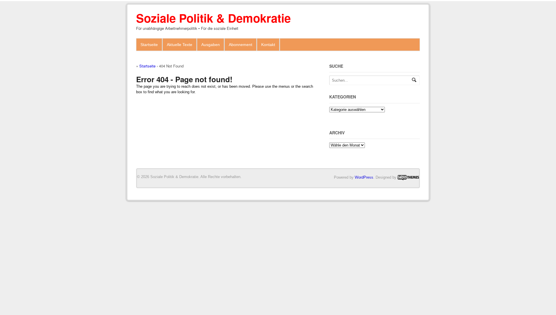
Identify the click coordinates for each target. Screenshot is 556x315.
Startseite (149, 44)
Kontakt (268, 44)
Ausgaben (210, 44)
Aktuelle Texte (179, 44)
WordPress (364, 177)
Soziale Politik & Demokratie (213, 18)
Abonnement (240, 44)
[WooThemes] (408, 177)
